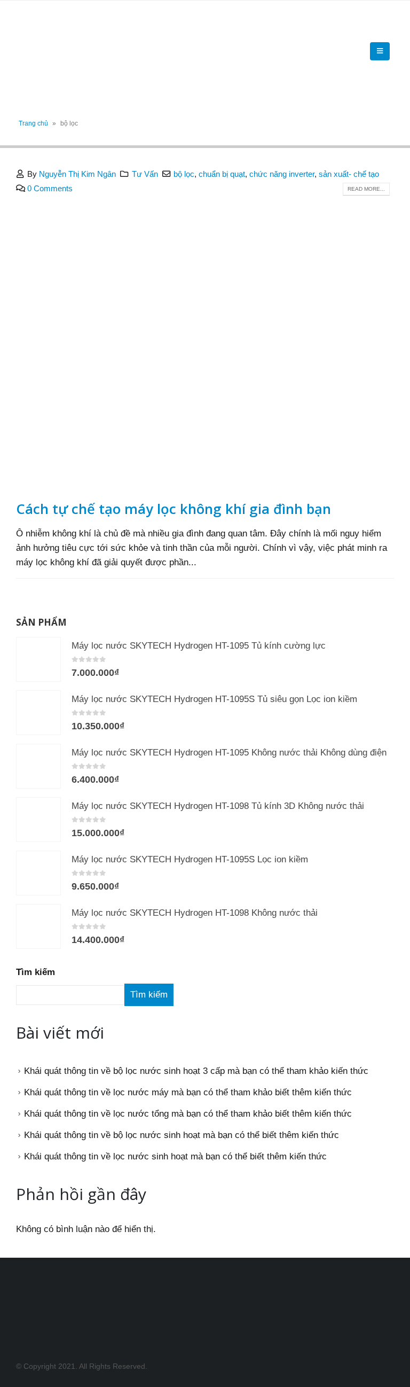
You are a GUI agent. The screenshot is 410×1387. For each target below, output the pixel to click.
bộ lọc (184, 173)
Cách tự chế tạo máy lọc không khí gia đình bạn (173, 509)
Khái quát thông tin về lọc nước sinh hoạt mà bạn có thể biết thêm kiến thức (175, 1156)
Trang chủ (33, 123)
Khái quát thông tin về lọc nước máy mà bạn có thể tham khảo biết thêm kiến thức (188, 1092)
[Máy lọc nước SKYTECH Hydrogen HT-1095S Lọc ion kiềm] (38, 873)
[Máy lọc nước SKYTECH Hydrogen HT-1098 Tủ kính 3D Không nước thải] (38, 819)
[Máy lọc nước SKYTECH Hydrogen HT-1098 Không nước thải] (38, 926)
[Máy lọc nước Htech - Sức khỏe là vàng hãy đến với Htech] (45, 51)
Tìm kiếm (35, 972)
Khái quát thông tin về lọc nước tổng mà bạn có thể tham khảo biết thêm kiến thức (188, 1114)
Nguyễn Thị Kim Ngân (77, 173)
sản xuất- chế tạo (349, 173)
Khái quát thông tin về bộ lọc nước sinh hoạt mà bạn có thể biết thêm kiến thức (181, 1135)
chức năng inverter (281, 173)
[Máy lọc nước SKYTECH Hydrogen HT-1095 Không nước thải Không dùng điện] (38, 766)
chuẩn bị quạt (222, 173)
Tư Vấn (145, 173)
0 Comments (50, 188)
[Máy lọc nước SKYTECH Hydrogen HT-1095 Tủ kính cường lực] (38, 659)
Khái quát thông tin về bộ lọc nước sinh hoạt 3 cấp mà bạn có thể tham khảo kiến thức (196, 1071)
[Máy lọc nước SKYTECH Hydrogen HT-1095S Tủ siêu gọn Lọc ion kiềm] (38, 712)
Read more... (366, 189)
